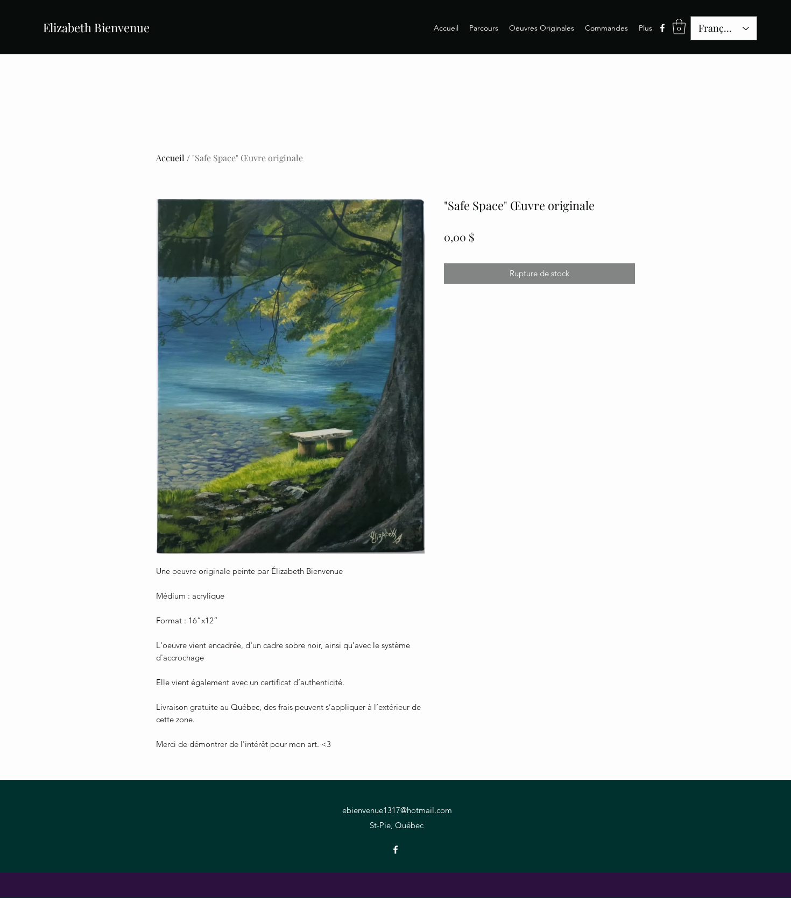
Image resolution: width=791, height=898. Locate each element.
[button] (679, 26)
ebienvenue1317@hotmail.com (397, 810)
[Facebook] (662, 28)
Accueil (170, 157)
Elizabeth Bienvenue (96, 27)
